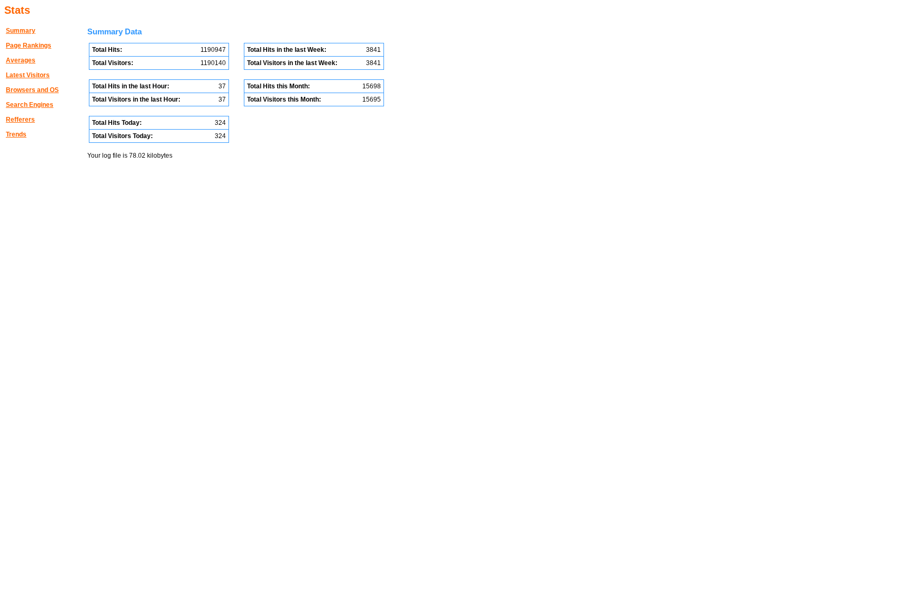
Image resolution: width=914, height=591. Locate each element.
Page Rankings (28, 45)
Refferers (20, 119)
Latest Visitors (28, 75)
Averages (20, 60)
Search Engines (29, 104)
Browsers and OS (32, 90)
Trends (16, 134)
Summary (20, 30)
